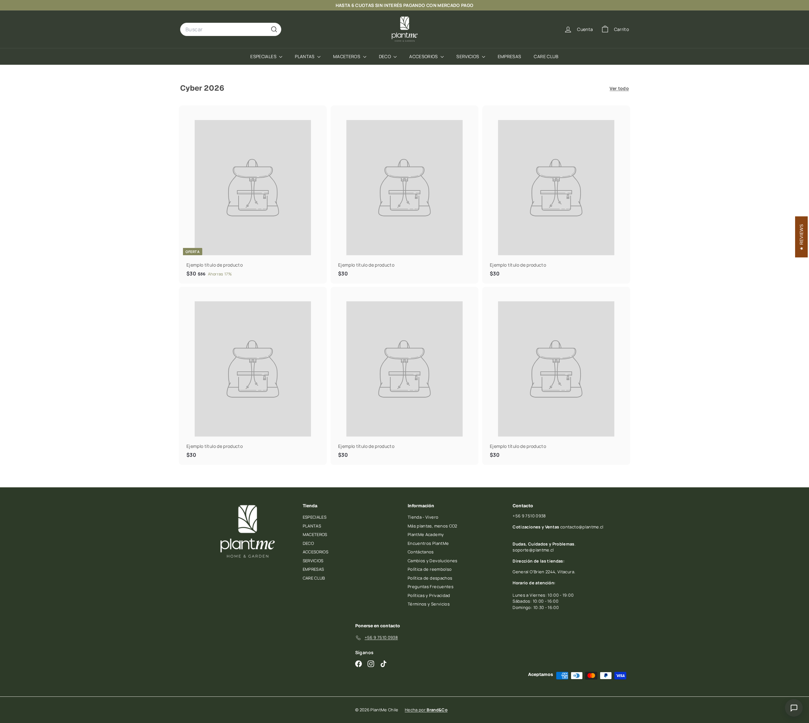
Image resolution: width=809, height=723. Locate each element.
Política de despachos (430, 578)
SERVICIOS (468, 56)
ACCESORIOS (424, 56)
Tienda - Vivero (423, 517)
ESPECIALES (263, 56)
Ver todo (619, 88)
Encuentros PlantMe (428, 543)
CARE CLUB (546, 56)
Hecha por (426, 710)
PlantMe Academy (426, 534)
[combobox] (230, 29)
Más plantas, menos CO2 (432, 526)
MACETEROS (347, 56)
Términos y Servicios (429, 604)
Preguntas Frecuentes (430, 586)
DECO (385, 56)
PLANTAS (305, 56)
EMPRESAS (509, 56)
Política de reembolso (430, 569)
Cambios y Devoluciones (433, 560)
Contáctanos (421, 552)
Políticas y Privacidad (429, 595)
